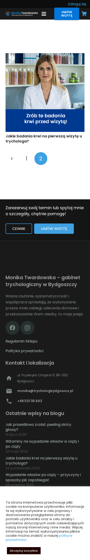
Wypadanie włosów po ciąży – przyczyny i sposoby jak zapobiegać (43, 477)
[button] (44, 14)
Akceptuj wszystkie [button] (24, 550)
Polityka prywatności (24, 351)
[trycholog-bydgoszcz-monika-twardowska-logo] (21, 14)
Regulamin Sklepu (21, 341)
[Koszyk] (84, 14)
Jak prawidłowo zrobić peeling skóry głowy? (38, 427)
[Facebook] (12, 328)
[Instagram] (27, 328)
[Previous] (12, 158)
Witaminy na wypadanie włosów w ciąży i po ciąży (42, 444)
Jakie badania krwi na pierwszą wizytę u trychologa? (44, 138)
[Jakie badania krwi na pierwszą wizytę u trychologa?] (45, 92)
